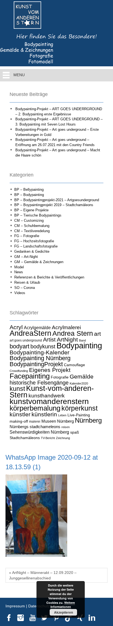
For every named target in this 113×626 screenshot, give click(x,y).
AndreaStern (30, 333)
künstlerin (44, 414)
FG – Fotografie (26, 236)
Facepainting (30, 376)
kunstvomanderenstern (49, 401)
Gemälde (82, 376)
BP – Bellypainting (29, 189)
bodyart (19, 346)
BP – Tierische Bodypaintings (37, 215)
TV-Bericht (48, 438)
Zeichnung (63, 438)
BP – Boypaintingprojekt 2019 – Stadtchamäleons (53, 205)
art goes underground (26, 340)
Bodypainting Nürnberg (40, 358)
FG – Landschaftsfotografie (36, 246)
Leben (62, 415)
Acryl (16, 327)
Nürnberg (88, 420)
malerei (34, 421)
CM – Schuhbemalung (31, 226)
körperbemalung (35, 408)
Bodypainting (79, 345)
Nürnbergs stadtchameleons (35, 426)
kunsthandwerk (47, 396)
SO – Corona (24, 288)
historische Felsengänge (39, 383)
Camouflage (74, 365)
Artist (49, 340)
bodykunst (42, 346)
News (18, 272)
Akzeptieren (63, 612)
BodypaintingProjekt (36, 364)
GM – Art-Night (26, 257)
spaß (74, 432)
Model (19, 267)
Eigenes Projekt (49, 370)
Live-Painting (78, 415)
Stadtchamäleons (25, 438)
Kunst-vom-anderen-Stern (52, 391)
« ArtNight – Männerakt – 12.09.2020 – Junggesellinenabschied (43, 575)
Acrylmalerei (66, 327)
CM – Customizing (29, 220)
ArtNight (67, 339)
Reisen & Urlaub (27, 282)
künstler (20, 414)
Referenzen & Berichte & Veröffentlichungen (49, 277)
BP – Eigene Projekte (31, 210)
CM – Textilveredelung (32, 231)
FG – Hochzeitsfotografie (34, 241)
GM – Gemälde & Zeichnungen (38, 262)
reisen (65, 427)
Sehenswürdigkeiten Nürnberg (39, 431)
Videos (19, 293)
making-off (19, 421)
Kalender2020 (79, 383)
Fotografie (60, 377)
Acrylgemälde (37, 327)
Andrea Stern (72, 333)
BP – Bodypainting (29, 195)
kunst (17, 388)
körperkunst (79, 408)
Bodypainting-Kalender (39, 352)
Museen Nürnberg (57, 421)
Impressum (15, 606)
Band (82, 340)
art (97, 334)
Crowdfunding (19, 370)
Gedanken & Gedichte (31, 251)
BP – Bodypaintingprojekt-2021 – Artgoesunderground (56, 200)
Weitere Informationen (62, 605)
